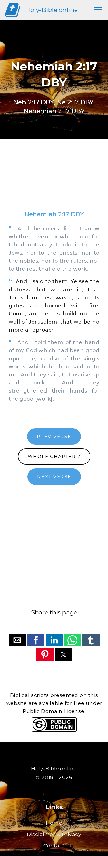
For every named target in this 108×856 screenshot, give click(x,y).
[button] (17, 640)
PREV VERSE (54, 436)
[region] (54, 180)
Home (54, 823)
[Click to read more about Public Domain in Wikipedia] (54, 730)
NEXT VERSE (54, 476)
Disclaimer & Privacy (54, 834)
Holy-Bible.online (51, 9)
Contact (54, 846)
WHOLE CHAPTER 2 (54, 456)
